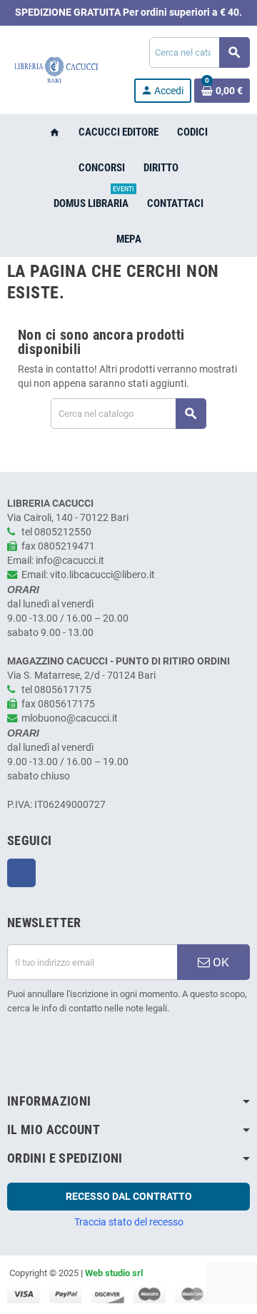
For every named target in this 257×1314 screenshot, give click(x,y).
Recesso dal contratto (129, 1196)
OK (219, 962)
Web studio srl (114, 1273)
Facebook (21, 873)
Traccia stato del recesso (128, 1222)
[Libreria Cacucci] (55, 70)
